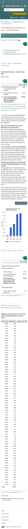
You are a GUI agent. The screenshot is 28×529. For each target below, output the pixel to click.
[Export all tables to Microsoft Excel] (25, 44)
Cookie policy (5, 520)
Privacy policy (5, 517)
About (3, 510)
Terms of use (5, 514)
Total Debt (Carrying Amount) (11, 50)
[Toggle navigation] (3, 2)
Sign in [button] (24, 17)
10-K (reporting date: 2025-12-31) (14, 104)
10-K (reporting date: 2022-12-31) (16, 108)
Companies (7, 22)
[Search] (25, 9)
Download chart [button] (21, 203)
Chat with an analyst (20, 14)
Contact (4, 523)
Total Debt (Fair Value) (9, 52)
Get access (15, 17)
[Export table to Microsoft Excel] (25, 81)
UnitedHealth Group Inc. (18, 22)
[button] (1, 87)
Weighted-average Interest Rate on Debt (14, 54)
